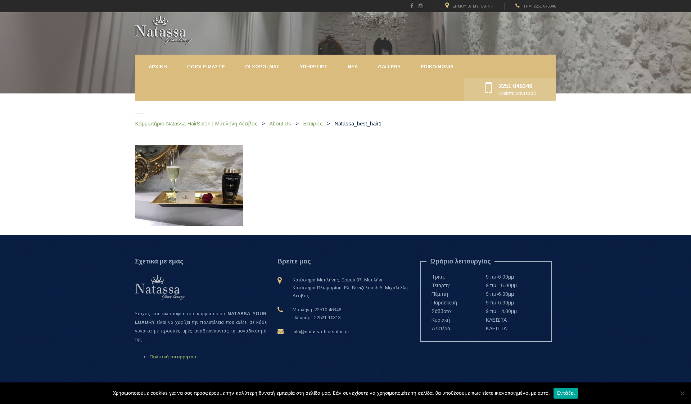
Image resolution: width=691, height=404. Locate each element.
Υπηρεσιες (314, 66)
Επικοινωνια (437, 66)
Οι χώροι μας (262, 66)
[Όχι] (682, 393)
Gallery (389, 66)
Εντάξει (566, 393)
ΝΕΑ (353, 66)
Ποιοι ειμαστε (206, 66)
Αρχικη (158, 66)
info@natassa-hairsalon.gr (321, 331)
